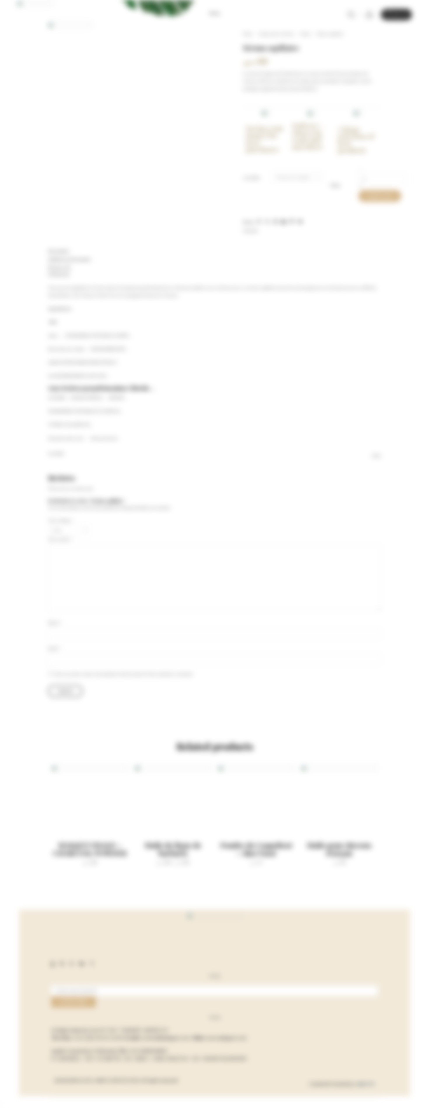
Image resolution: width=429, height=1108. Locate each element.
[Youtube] (81, 963)
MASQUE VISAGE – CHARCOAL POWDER (90, 848)
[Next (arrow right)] (3, 1106)
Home (248, 34)
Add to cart (380, 196)
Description (58, 251)
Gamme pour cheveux (276, 34)
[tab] (214, 251)
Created (317, 1084)
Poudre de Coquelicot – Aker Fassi (256, 848)
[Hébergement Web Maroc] (365, 1084)
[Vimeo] (91, 963)
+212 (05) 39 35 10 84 (98, 1038)
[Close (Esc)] (0, 1100)
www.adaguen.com (226, 1038)
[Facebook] (52, 963)
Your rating (60, 520)
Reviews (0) (59, 267)
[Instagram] (62, 963)
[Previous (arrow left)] (0, 1106)
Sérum (305, 34)
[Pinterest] (71, 963)
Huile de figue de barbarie (173, 848)
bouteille (252, 177)
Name (55, 622)
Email (54, 648)
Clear (335, 185)
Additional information (69, 259)
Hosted (339, 1084)
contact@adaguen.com (165, 1038)
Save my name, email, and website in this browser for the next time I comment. (123, 674)
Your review (60, 539)
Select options (167, 816)
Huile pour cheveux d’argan (339, 848)
